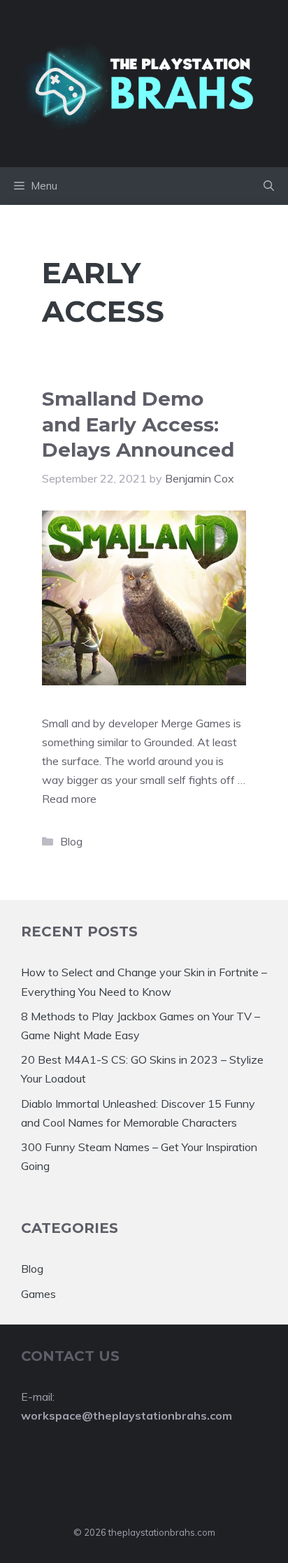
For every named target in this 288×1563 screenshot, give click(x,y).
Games (38, 1294)
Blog (71, 841)
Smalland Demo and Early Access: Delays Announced (138, 424)
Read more (69, 799)
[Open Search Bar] (269, 186)
